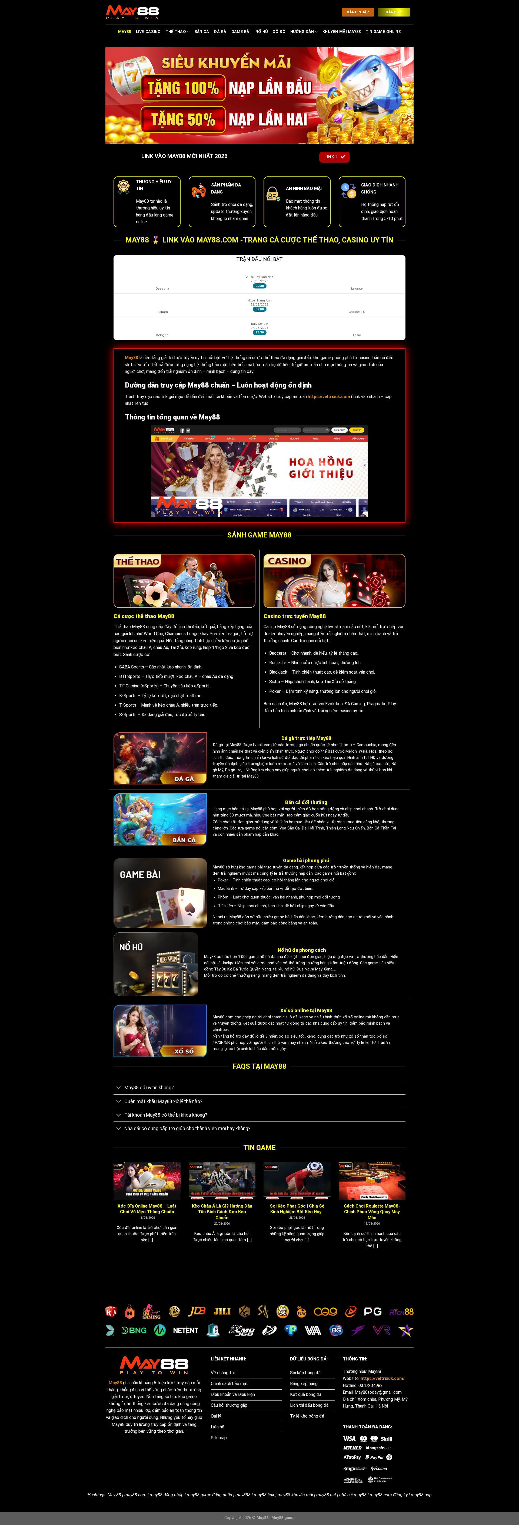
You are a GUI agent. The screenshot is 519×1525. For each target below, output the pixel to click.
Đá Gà (220, 31)
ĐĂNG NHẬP (358, 12)
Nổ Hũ (261, 31)
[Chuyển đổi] (119, 1088)
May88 (124, 31)
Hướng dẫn (302, 31)
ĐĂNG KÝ (393, 12)
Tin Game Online (383, 31)
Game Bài (241, 31)
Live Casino (148, 31)
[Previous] (112, 1212)
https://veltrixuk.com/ (383, 1378)
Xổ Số (279, 31)
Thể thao (176, 31)
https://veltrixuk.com (329, 396)
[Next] (406, 1212)
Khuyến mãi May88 (341, 31)
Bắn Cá (202, 31)
